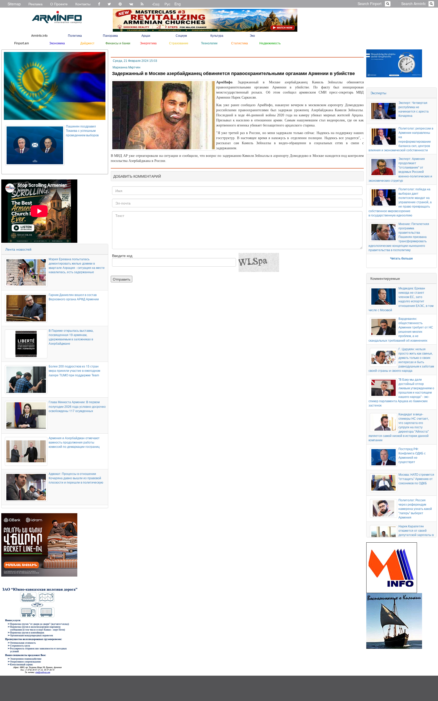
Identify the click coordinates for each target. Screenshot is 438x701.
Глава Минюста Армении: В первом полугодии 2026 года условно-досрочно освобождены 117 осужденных (77, 406)
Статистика (239, 43)
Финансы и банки (117, 43)
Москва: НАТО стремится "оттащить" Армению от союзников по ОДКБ (416, 478)
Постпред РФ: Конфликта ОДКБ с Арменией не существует (412, 455)
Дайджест (87, 43)
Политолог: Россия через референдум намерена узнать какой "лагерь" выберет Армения (415, 509)
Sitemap (14, 3)
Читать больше (401, 258)
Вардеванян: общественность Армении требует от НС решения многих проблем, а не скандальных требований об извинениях (401, 329)
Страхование (178, 43)
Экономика (57, 43)
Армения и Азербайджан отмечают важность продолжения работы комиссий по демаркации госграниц (74, 442)
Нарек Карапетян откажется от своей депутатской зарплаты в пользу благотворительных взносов (401, 537)
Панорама (110, 35)
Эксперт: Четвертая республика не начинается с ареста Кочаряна (413, 109)
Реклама (35, 3)
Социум (181, 35)
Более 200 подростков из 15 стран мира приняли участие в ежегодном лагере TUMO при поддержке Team (74, 370)
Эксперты (378, 92)
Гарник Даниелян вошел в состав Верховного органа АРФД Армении (74, 296)
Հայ (155, 3)
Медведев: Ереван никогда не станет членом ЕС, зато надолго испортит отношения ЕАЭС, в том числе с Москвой (401, 299)
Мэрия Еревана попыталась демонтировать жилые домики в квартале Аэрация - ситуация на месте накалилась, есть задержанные (77, 265)
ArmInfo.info (39, 35)
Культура (216, 35)
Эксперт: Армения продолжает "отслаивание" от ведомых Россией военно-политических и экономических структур (400, 169)
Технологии (209, 43)
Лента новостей (18, 249)
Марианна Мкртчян (126, 67)
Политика (75, 35)
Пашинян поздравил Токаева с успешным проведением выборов (82, 130)
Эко (252, 35)
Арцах (145, 35)
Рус (167, 3)
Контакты (82, 3)
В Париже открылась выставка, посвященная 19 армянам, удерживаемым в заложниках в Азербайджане (71, 336)
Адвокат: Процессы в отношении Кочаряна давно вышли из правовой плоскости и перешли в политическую (76, 477)
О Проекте (59, 3)
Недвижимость (270, 43)
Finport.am (21, 43)
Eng (177, 3)
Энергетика (148, 43)
